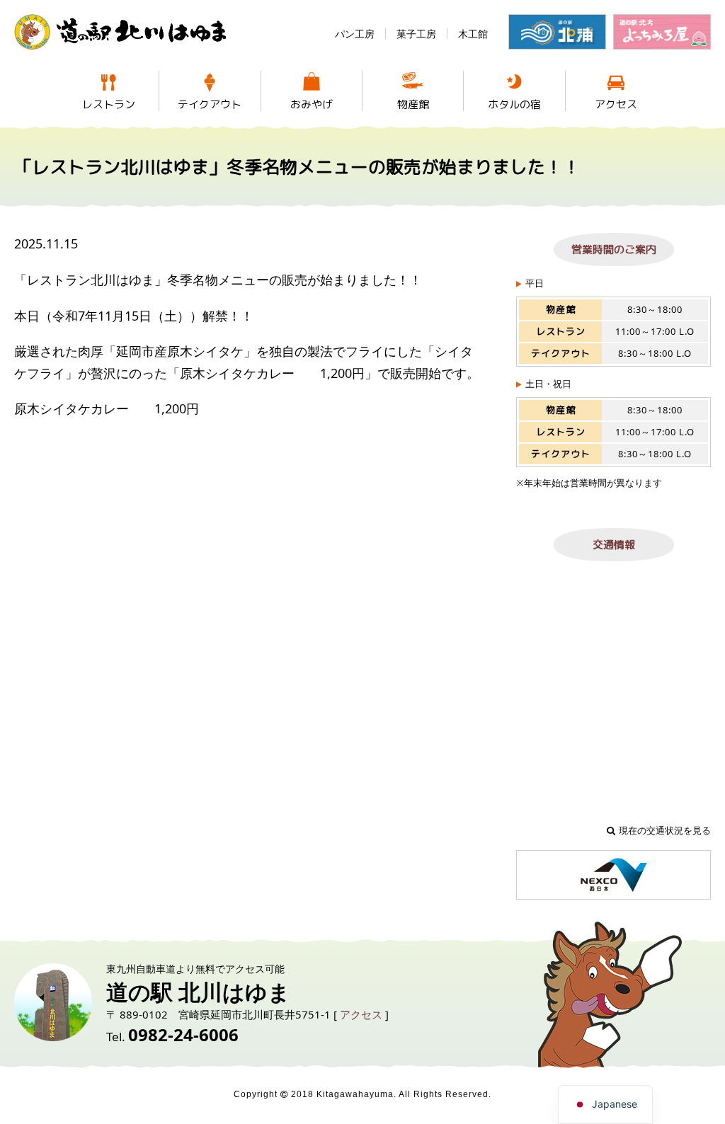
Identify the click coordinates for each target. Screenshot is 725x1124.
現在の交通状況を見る (665, 830)
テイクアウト (209, 104)
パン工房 (355, 33)
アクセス (616, 104)
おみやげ (311, 104)
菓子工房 (416, 33)
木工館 (473, 33)
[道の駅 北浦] (557, 32)
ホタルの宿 (514, 104)
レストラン (108, 104)
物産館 (413, 104)
